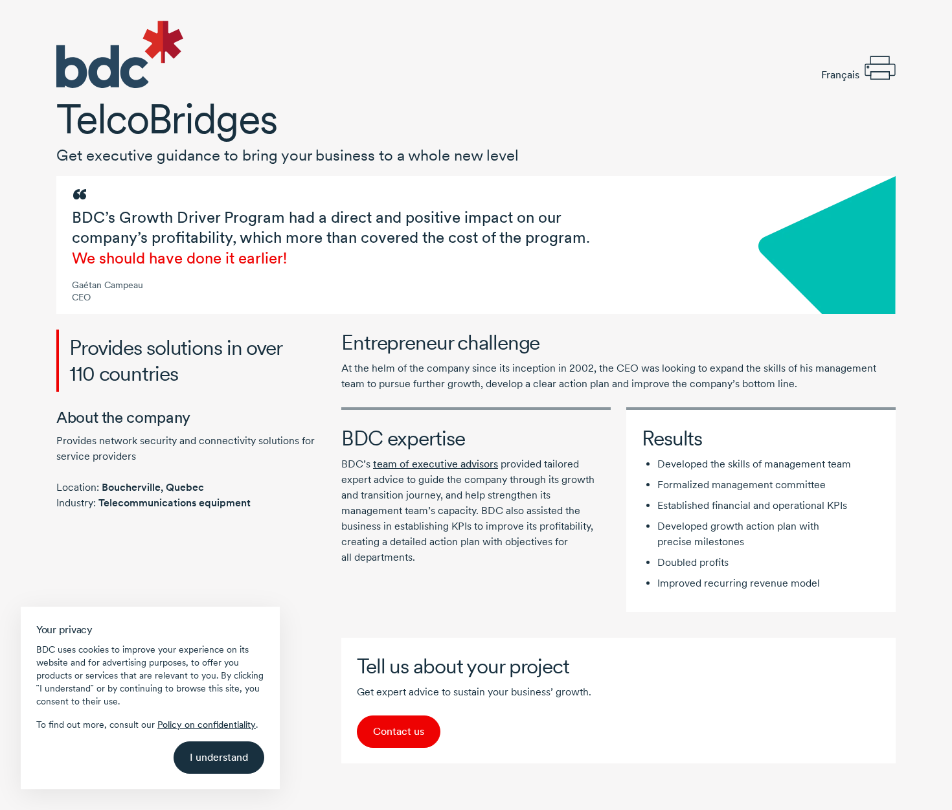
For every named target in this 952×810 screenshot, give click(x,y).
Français (840, 75)
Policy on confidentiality (206, 724)
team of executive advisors (435, 464)
